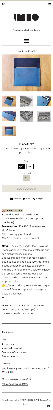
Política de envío (10, 356)
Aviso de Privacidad (12, 348)
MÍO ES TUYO (33, 400)
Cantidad (26, 173)
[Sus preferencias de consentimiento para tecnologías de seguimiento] (48, 405)
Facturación (8, 344)
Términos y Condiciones (14, 352)
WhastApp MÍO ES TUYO (15, 384)
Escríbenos (7, 332)
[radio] (21, 166)
